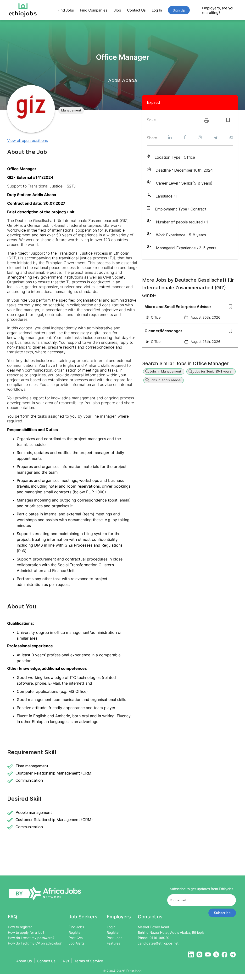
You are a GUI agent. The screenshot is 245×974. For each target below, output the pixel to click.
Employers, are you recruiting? (218, 10)
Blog (117, 10)
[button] (71, 110)
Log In (157, 10)
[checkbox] (228, 120)
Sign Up (179, 10)
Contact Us (136, 10)
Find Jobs (65, 10)
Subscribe (222, 913)
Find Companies (93, 10)
